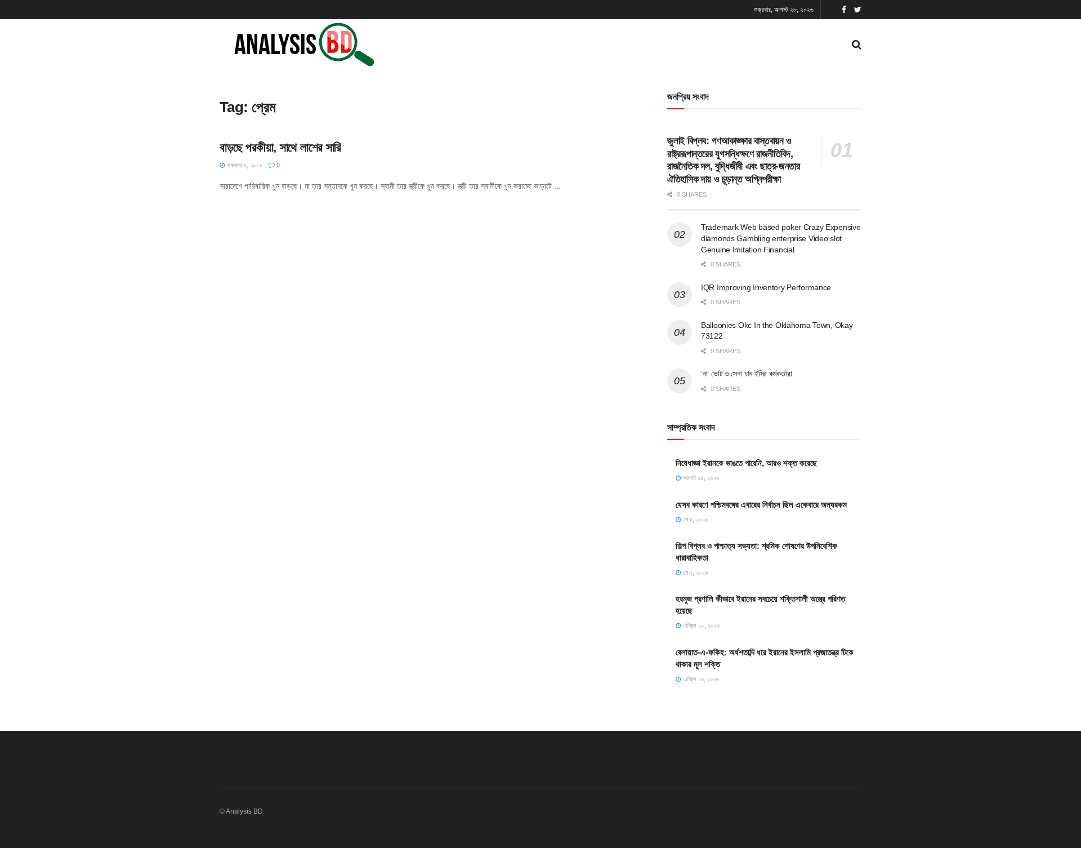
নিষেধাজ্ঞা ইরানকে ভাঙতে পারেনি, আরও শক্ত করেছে (746, 463)
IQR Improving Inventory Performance (766, 287)
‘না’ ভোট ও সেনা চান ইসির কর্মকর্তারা (746, 373)
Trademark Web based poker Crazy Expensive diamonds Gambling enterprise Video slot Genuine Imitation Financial (781, 238)
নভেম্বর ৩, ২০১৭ (243, 165)
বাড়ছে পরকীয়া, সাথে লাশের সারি (280, 147)
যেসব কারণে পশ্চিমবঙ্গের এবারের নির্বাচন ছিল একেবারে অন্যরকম (761, 504)
